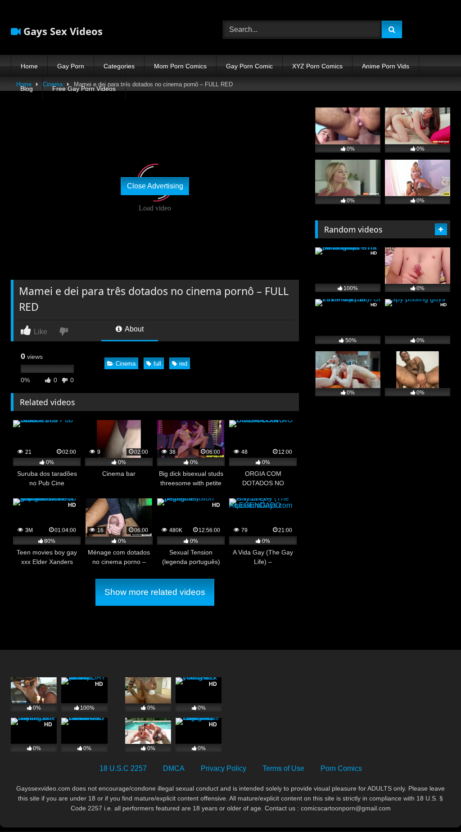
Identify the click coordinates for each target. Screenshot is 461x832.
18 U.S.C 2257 (123, 768)
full (157, 363)
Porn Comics (341, 768)
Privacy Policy (223, 768)
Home (29, 66)
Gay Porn (70, 66)
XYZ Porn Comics (317, 66)
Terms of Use (283, 768)
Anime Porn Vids (385, 66)
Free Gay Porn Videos (84, 88)
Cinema (126, 363)
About (133, 329)
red (183, 363)
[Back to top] (433, 805)
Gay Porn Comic (249, 66)
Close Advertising (155, 186)
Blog (26, 88)
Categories (119, 66)
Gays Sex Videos (62, 31)
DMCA (174, 768)
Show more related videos (154, 592)
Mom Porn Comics (180, 66)
